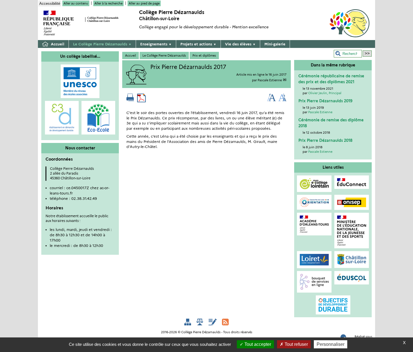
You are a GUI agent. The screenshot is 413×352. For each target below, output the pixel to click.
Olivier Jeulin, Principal (324, 93)
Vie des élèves (240, 44)
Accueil (57, 44)
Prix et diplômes (204, 55)
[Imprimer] (130, 100)
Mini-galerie (274, 44)
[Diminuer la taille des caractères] (282, 100)
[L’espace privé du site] (213, 321)
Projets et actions (198, 44)
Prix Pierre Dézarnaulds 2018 (325, 140)
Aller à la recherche (108, 3)
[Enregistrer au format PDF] (141, 100)
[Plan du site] (188, 321)
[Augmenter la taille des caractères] (271, 100)
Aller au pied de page (144, 3)
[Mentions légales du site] (200, 321)
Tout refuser (295, 344)
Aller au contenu (75, 3)
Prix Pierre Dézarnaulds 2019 (325, 100)
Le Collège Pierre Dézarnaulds (102, 44)
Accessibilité (49, 3)
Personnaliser (330, 344)
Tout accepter (257, 344)
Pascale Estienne (270, 80)
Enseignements (156, 44)
